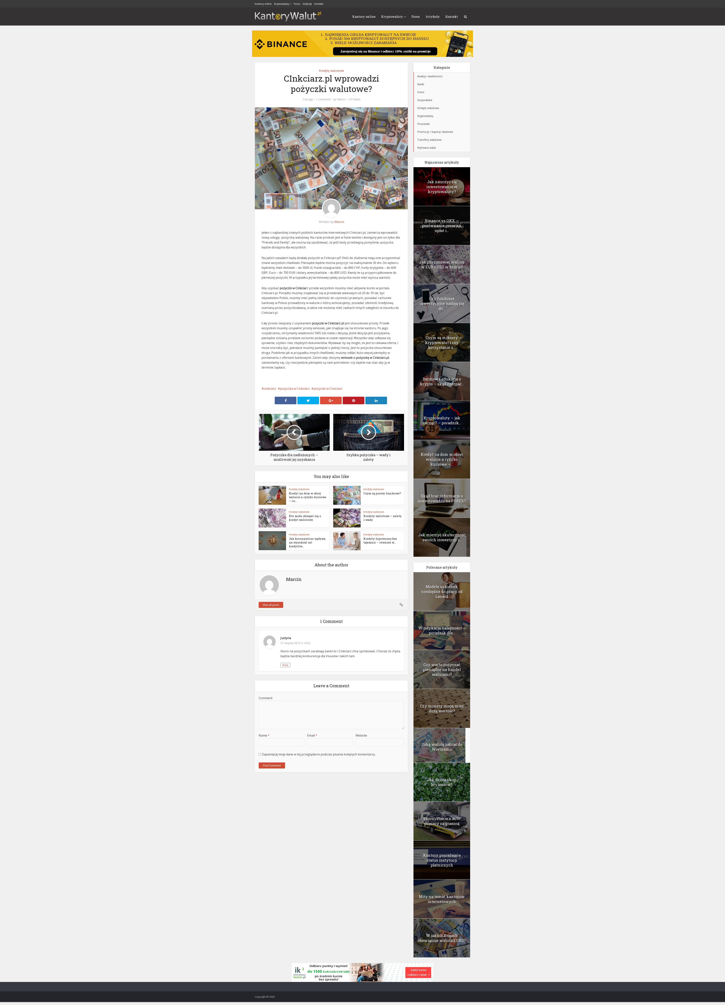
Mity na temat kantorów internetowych (442, 899)
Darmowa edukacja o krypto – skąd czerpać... (442, 381)
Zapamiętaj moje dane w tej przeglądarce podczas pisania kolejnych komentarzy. (319, 754)
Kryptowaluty (281, 3)
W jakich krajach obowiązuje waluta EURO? (442, 938)
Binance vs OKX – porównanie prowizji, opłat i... (442, 225)
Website (361, 735)
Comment (265, 698)
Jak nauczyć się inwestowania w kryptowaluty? (441, 186)
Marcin (341, 99)
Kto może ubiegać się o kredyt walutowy (305, 518)
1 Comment (323, 99)
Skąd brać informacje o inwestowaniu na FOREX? (442, 498)
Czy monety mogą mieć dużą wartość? (442, 708)
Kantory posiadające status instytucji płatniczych (442, 860)
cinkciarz (270, 389)
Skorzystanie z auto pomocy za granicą (441, 821)
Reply (285, 665)
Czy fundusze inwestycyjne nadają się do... (442, 303)
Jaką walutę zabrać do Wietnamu (441, 747)
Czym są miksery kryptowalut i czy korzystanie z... (442, 342)
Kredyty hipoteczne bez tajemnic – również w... (380, 540)
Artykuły (307, 3)
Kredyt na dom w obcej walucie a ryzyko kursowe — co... (307, 497)
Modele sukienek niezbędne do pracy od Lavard (442, 591)
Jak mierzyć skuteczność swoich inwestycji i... (442, 537)
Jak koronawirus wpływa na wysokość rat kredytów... (307, 542)
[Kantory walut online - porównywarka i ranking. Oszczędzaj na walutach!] (288, 15)
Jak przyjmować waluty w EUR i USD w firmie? (441, 264)
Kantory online (263, 3)
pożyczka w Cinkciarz (295, 389)
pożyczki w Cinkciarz (328, 389)
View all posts (271, 605)
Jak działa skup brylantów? (442, 782)
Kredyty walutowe (331, 71)
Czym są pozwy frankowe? (382, 493)
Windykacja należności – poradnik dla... (442, 630)
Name (264, 735)
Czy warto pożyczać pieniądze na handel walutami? (442, 669)
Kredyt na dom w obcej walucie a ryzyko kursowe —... (442, 459)
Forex (297, 3)
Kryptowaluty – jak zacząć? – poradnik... (442, 420)
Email (312, 735)
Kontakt (318, 3)
